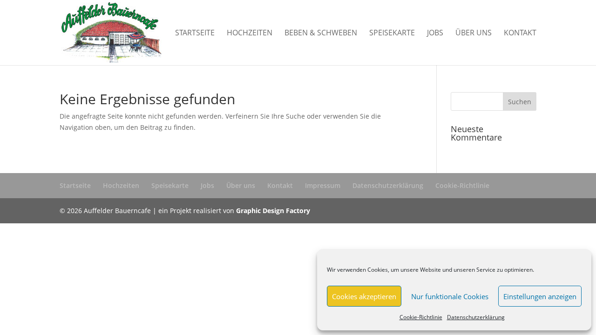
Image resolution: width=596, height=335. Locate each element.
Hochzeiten (249, 33)
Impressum (322, 185)
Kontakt (520, 33)
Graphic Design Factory (273, 210)
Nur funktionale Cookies (449, 296)
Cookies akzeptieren (364, 296)
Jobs (435, 33)
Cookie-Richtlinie (421, 317)
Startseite (195, 33)
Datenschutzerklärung (476, 317)
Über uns (473, 33)
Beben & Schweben (320, 33)
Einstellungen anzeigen (539, 296)
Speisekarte (392, 33)
